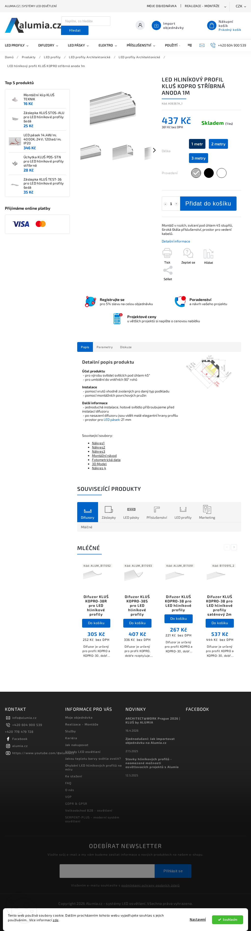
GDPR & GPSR (76, 803)
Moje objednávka (162, 6)
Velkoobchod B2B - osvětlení (88, 810)
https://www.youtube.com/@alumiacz (43, 753)
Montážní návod (104, 455)
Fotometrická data (106, 460)
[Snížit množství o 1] (165, 204)
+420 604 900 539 (27, 725)
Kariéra (71, 738)
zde (56, 920)
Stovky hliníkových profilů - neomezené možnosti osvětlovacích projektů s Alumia (152, 763)
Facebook (20, 739)
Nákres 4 (99, 468)
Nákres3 (98, 451)
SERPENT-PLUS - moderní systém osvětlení (92, 819)
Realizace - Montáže (202, 6)
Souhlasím (230, 919)
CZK (239, 6)
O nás (69, 790)
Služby (70, 731)
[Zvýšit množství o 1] (176, 204)
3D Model (99, 464)
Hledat (75, 30)
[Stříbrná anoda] (196, 173)
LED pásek (112, 419)
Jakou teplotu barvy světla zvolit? (93, 758)
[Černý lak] (209, 173)
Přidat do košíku (208, 203)
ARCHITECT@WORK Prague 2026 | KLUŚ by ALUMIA (153, 720)
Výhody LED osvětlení (82, 752)
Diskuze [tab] (126, 347)
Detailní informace (176, 241)
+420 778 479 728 (19, 732)
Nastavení (198, 919)
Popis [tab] (85, 347)
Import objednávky (173, 25)
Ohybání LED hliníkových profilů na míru (93, 767)
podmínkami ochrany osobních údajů (150, 885)
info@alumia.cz (24, 718)
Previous (228, 547)
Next (235, 547)
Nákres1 (98, 443)
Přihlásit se (173, 871)
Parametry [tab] (105, 347)
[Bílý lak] (221, 173)
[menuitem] (19, 45)
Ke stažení (73, 776)
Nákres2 (98, 447)
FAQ (68, 783)
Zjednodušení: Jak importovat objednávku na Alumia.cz (150, 741)
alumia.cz (20, 746)
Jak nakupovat (76, 745)
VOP (68, 797)
